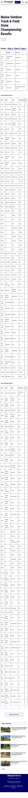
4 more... (3, 769)
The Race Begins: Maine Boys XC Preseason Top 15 (18, 736)
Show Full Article (14, 714)
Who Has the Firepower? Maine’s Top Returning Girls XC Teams (19, 728)
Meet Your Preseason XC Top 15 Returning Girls (19, 745)
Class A (10, 48)
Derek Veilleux (4, 38)
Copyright (13, 778)
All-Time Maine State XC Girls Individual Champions (18, 753)
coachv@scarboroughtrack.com (14, 782)
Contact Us (7, 785)
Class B (17, 48)
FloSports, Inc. (17, 778)
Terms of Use (19, 785)
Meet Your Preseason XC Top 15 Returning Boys (19, 762)
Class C (23, 48)
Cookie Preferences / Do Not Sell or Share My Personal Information (13, 787)
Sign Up (18, 2)
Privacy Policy (13, 785)
